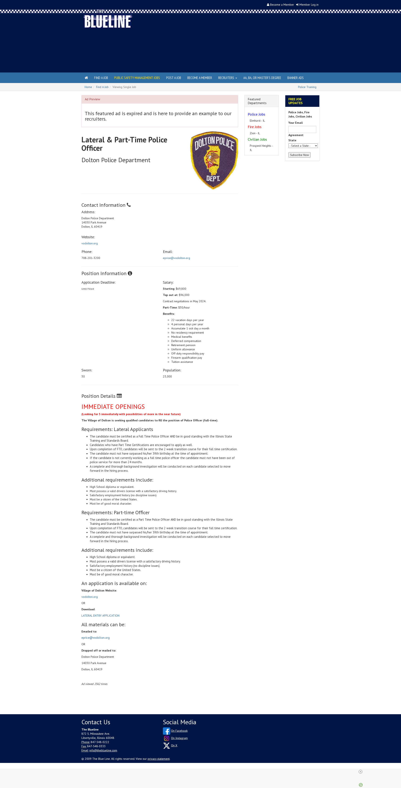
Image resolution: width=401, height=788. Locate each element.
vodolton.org (89, 243)
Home (88, 87)
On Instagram (179, 738)
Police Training (307, 87)
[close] (202, 772)
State (292, 140)
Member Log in (309, 4)
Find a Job (101, 77)
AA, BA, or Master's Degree (262, 77)
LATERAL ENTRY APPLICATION (100, 615)
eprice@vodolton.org (176, 258)
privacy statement (159, 759)
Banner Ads (295, 77)
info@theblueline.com (103, 750)
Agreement (295, 135)
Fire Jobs (254, 126)
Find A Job (102, 87)
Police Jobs (256, 114)
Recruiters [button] (226, 77)
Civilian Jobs (257, 139)
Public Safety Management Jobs (137, 77)
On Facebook (179, 731)
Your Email (295, 123)
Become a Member (282, 4)
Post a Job (173, 77)
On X (174, 745)
